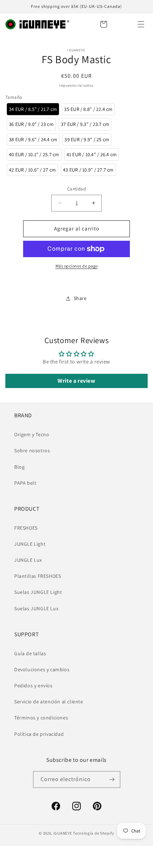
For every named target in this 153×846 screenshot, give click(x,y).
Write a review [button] (76, 380)
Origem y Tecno (31, 434)
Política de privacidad (39, 734)
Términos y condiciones (41, 717)
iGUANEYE (62, 833)
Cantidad (76, 189)
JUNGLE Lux (28, 560)
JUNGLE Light (30, 544)
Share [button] (80, 298)
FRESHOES (26, 528)
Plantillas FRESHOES (37, 576)
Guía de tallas (30, 653)
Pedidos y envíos (33, 685)
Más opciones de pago (77, 266)
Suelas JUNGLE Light (38, 592)
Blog (19, 467)
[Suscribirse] (112, 779)
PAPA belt (25, 483)
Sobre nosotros (32, 450)
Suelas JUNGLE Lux (36, 608)
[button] (141, 24)
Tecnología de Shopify (93, 833)
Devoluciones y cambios (41, 669)
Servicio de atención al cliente (48, 701)
